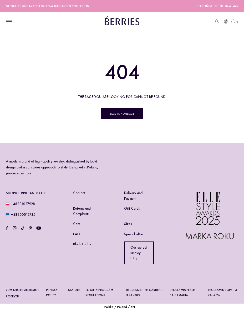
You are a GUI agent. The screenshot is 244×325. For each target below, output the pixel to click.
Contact (79, 193)
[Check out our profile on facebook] (7, 228)
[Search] (216, 21)
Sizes (128, 224)
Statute (74, 290)
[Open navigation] (9, 21)
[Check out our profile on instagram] (14, 228)
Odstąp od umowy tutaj (138, 253)
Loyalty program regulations (99, 292)
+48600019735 (23, 214)
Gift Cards (132, 208)
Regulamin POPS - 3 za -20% (222, 292)
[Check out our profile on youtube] (39, 228)
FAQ (76, 234)
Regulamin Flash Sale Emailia (182, 292)
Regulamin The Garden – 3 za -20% (144, 292)
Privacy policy (52, 292)
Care (77, 224)
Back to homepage (122, 113)
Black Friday (82, 244)
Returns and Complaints (82, 211)
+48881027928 (23, 204)
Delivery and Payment (133, 196)
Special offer (133, 234)
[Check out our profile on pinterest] (30, 228)
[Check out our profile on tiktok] (22, 228)
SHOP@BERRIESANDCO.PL (26, 193)
